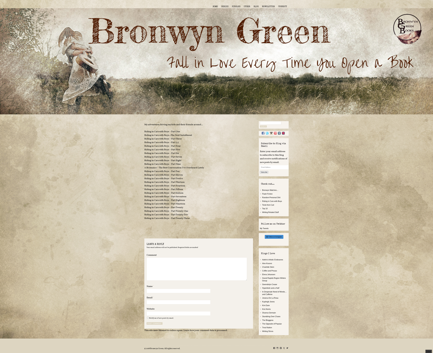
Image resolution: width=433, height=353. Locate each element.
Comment (152, 255)
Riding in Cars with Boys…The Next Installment (168, 135)
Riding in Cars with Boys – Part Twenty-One (166, 211)
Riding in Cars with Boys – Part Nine (162, 164)
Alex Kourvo (267, 263)
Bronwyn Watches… (270, 190)
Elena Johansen (268, 274)
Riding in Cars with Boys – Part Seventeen (165, 196)
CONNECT (282, 7)
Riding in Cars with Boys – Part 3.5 (161, 142)
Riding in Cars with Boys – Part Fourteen (164, 185)
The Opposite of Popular (272, 324)
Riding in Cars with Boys (272, 201)
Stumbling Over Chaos (271, 316)
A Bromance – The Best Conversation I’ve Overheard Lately (174, 167)
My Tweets (264, 228)
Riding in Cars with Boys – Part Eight (162, 160)
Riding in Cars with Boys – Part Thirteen (164, 182)
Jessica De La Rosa (270, 298)
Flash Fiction (267, 194)
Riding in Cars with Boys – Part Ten (162, 171)
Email (150, 297)
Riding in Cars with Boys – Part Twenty (163, 207)
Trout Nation (267, 327)
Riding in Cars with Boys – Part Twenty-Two (166, 214)
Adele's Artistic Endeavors (272, 260)
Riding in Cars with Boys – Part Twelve (163, 178)
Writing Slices (267, 331)
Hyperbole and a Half (270, 288)
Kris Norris (266, 309)
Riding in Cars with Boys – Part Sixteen (163, 193)
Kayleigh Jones (268, 302)
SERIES (224, 7)
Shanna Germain (269, 313)
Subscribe (264, 172)
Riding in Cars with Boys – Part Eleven (163, 175)
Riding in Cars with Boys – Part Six (161, 153)
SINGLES (236, 7)
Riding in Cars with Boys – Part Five (162, 149)
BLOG (256, 7)
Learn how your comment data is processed (205, 330)
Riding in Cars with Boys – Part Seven (163, 156)
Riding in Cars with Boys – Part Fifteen (163, 189)
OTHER (247, 7)
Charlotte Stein (268, 267)
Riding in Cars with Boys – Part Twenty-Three (167, 218)
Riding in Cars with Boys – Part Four (162, 146)
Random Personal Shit (271, 197)
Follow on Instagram (275, 237)
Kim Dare (266, 305)
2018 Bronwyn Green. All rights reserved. (163, 348)
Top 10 (265, 208)
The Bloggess (267, 320)
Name (150, 286)
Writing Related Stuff (270, 212)
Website (151, 309)
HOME (215, 7)
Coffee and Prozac (269, 271)
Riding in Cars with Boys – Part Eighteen (164, 200)
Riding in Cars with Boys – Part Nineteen (164, 203)
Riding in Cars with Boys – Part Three (163, 138)
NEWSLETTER (268, 7)
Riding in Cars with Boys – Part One (162, 131)
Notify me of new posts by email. (161, 318)
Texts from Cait (268, 205)
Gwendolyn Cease (269, 284)
